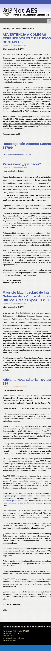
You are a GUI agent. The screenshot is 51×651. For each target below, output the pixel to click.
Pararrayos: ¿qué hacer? (22, 164)
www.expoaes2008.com (16, 500)
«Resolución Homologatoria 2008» (17, 154)
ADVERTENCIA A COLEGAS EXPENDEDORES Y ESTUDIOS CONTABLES (27, 38)
